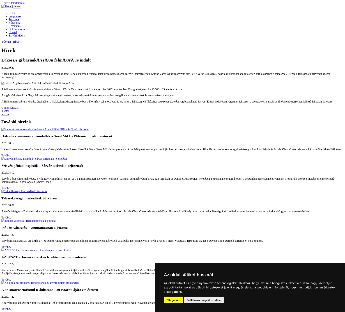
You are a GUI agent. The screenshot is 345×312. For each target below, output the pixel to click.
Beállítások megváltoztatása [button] (204, 300)
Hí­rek (12, 12)
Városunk (14, 22)
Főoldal (6, 41)
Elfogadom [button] (173, 300)
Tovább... (6, 155)
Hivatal (13, 32)
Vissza (5, 114)
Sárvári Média (17, 35)
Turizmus (14, 19)
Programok (15, 16)
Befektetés (14, 25)
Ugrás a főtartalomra (13, 2)
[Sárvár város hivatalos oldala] (6, 6)
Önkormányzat (17, 29)
